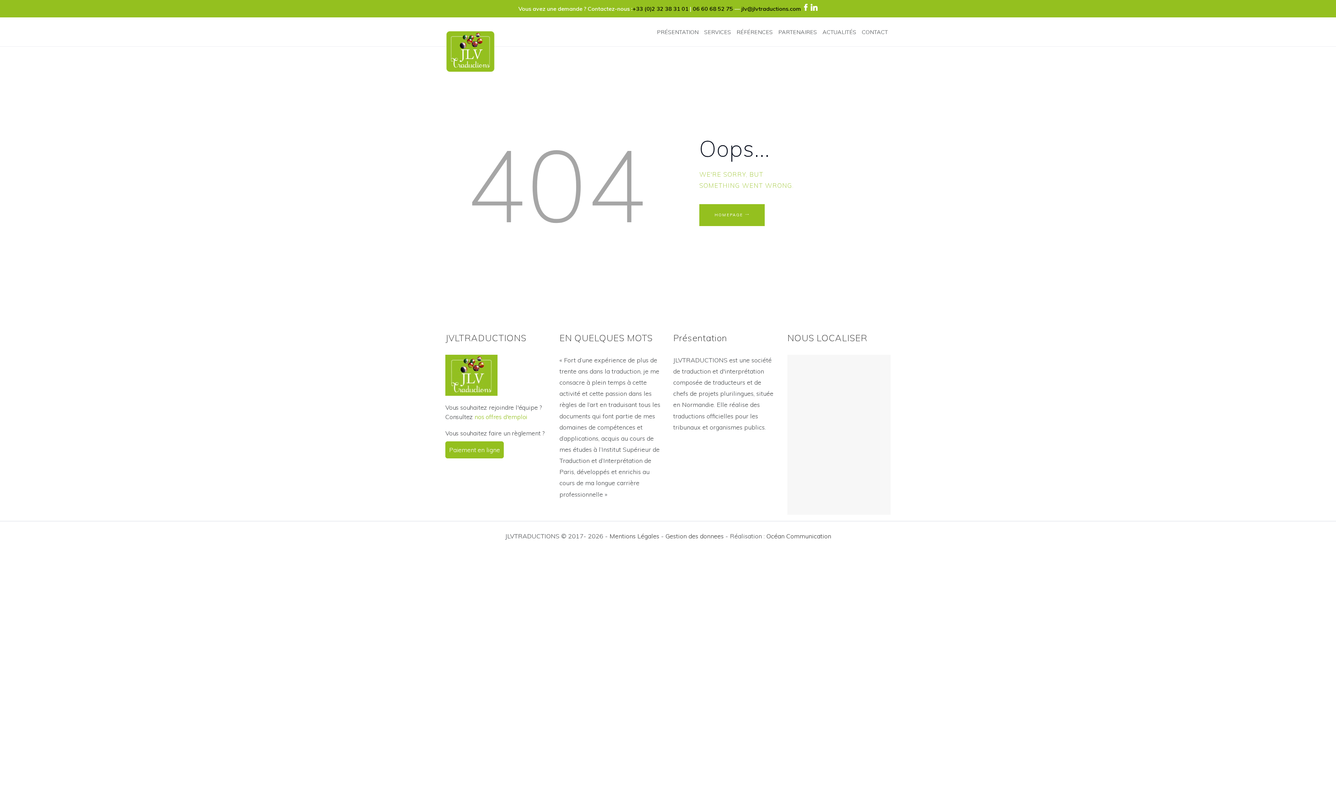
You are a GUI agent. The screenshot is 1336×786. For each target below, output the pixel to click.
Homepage (729, 214)
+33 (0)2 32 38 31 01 (661, 8)
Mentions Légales (634, 536)
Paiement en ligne (474, 450)
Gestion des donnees (695, 536)
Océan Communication (798, 536)
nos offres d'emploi (501, 417)
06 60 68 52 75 (713, 8)
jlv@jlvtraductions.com (771, 8)
